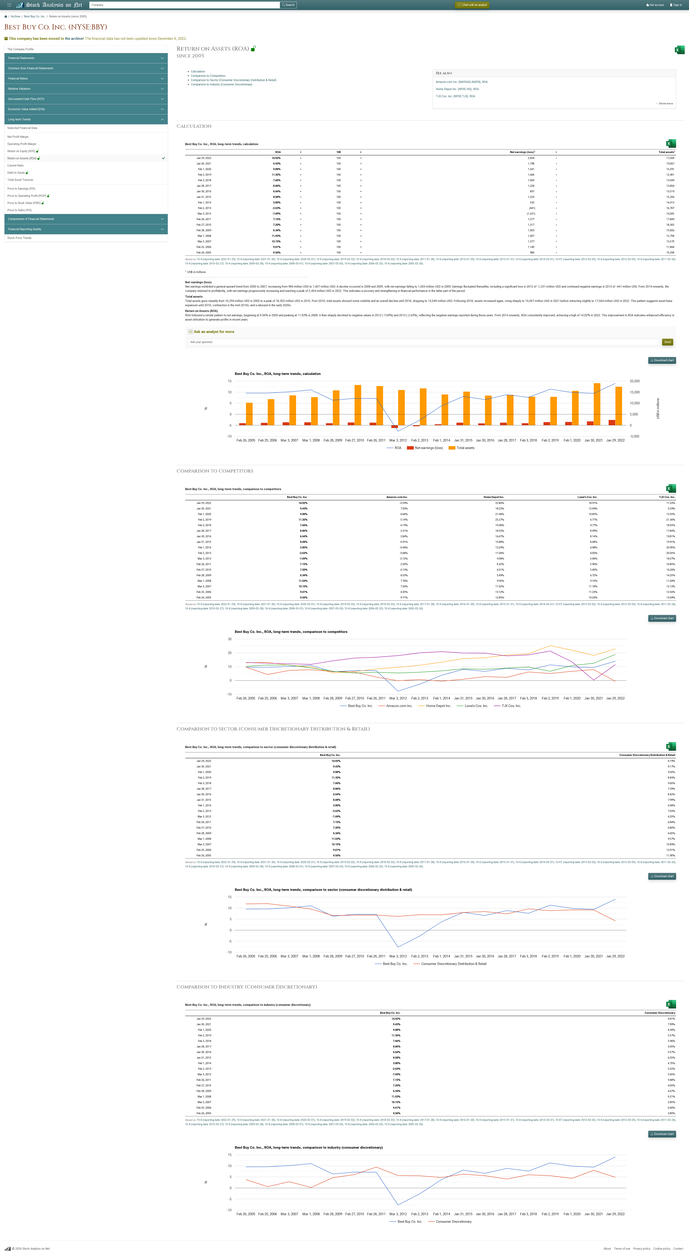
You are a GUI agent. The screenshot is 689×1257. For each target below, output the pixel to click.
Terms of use (622, 1248)
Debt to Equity (16, 172)
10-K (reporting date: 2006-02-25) (363, 263)
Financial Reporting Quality (24, 229)
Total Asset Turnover (20, 180)
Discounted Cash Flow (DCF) (26, 99)
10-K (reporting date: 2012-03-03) (616, 259)
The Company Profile (20, 49)
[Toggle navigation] (9, 5)
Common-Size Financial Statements (30, 68)
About (607, 1248)
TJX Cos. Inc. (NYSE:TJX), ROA (455, 96)
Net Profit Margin (18, 136)
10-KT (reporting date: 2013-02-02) (575, 259)
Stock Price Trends (19, 238)
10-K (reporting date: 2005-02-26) (403, 263)
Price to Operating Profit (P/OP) (27, 196)
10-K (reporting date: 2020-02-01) (295, 259)
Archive (15, 16)
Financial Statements (21, 58)
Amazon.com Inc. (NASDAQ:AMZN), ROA (462, 82)
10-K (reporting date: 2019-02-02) (335, 259)
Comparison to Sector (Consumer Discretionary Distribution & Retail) (233, 80)
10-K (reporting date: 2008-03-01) (284, 263)
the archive (74, 38)
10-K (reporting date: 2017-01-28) (415, 259)
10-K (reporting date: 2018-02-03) (375, 259)
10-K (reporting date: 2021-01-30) (256, 259)
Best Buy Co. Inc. (34, 16)
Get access (656, 5)
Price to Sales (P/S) (19, 210)
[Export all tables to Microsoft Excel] (680, 50)
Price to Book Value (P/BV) (24, 203)
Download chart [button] (663, 360)
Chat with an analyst (472, 5)
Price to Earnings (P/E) (21, 188)
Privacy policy (641, 1248)
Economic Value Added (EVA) (26, 109)
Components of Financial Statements (31, 219)
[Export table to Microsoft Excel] (671, 143)
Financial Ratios (18, 78)
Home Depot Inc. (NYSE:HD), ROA (457, 89)
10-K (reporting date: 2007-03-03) (324, 263)
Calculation (198, 71)
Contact (678, 1248)
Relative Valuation (19, 88)
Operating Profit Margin (21, 144)
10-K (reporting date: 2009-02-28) (244, 263)
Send (667, 342)
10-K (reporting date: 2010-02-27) (204, 263)
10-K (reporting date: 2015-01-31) (495, 259)
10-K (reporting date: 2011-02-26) (656, 259)
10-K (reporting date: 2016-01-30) (455, 259)
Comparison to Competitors (208, 75)
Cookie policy (662, 1248)
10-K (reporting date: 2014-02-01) (534, 259)
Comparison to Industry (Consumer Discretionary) (221, 84)
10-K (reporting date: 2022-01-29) (216, 259)
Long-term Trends (19, 119)
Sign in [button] (677, 5)
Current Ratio (15, 165)
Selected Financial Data (22, 128)
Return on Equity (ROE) (21, 151)
